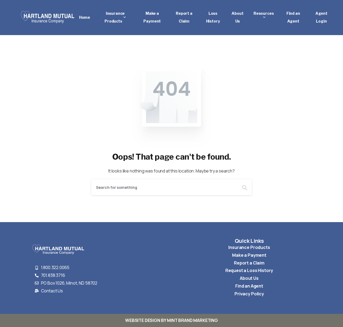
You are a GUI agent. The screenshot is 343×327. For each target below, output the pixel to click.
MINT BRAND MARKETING (192, 320)
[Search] (244, 187)
